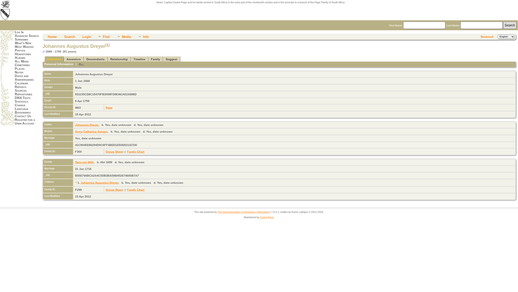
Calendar (21, 83)
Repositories (23, 94)
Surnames (21, 39)
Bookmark (487, 36)
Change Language (21, 107)
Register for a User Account (25, 121)
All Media (22, 61)
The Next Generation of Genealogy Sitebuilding (244, 212)
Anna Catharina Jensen (91, 131)
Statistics (21, 101)
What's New (23, 43)
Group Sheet (114, 151)
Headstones (23, 54)
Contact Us (23, 116)
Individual (54, 59)
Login (86, 37)
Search (69, 37)
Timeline (139, 59)
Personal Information (58, 64)
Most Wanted (24, 46)
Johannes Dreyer (86, 125)
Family (155, 59)
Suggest (171, 59)
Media (126, 37)
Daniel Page (267, 217)
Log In (19, 32)
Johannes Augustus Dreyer (99, 182)
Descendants (95, 59)
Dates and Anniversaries (24, 77)
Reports (20, 87)
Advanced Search (27, 36)
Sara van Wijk (84, 162)
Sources (21, 90)
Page (109, 107)
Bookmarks (23, 112)
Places (19, 68)
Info (146, 37)
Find (106, 37)
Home (52, 37)
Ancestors (74, 59)
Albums (20, 57)
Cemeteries (22, 65)
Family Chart (135, 151)
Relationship (119, 59)
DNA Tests (22, 98)
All (81, 64)
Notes (19, 72)
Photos (20, 50)
